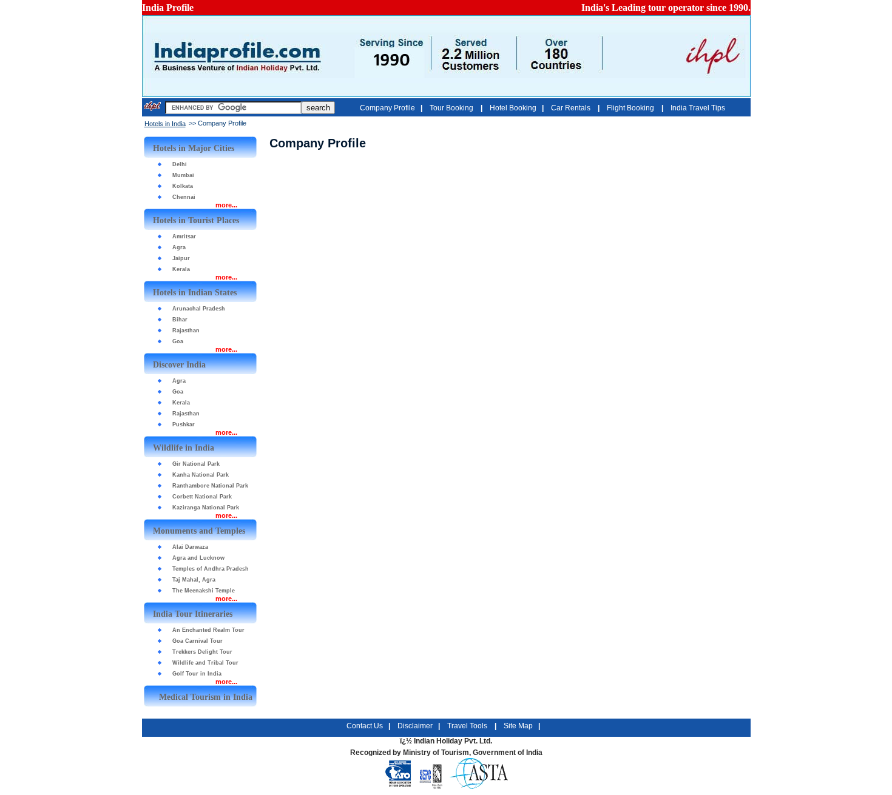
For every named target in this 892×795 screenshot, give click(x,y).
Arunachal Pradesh (198, 309)
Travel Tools (468, 726)
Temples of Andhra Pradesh (210, 569)
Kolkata (182, 186)
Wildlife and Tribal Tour (205, 663)
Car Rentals (571, 108)
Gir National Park (196, 464)
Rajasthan (186, 330)
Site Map (518, 726)
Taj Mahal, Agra (193, 580)
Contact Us (364, 726)
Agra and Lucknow (198, 558)
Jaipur (181, 258)
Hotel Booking (513, 108)
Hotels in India (165, 123)
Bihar (180, 320)
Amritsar (184, 236)
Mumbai (183, 175)
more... (226, 205)
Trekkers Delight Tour (202, 652)
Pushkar (183, 424)
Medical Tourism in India (205, 697)
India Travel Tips (698, 108)
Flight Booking (631, 108)
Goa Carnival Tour (197, 641)
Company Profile (387, 108)
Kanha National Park (200, 475)
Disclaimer (415, 726)
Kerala (181, 269)
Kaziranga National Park (205, 508)
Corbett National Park (202, 497)
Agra (179, 247)
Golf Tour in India (196, 674)
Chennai (183, 197)
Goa (177, 341)
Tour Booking (452, 108)
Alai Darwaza (190, 547)
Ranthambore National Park (210, 486)
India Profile (168, 7)
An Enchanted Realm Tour (208, 630)
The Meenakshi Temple (203, 591)
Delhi (179, 164)
